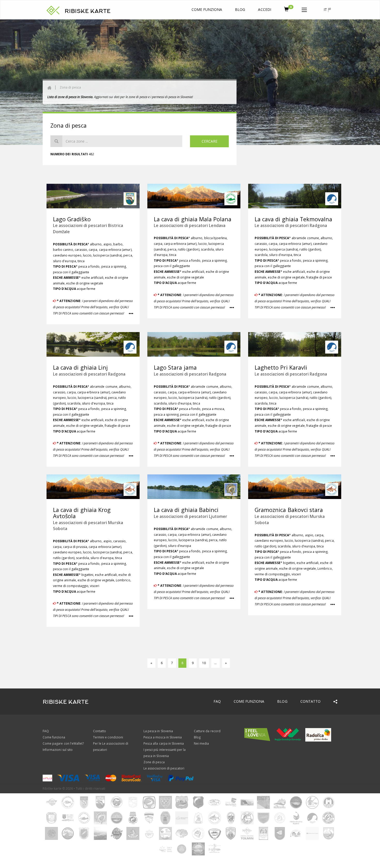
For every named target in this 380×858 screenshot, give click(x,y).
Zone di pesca (154, 762)
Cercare (209, 141)
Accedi (264, 9)
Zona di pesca (70, 87)
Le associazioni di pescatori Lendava (189, 225)
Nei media (201, 743)
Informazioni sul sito (58, 749)
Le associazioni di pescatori (163, 768)
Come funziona (207, 9)
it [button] (326, 9)
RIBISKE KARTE (88, 11)
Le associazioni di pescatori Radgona (291, 225)
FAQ (217, 701)
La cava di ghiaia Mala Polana (192, 219)
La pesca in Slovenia (158, 731)
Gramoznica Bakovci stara (289, 510)
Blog (240, 9)
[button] (304, 8)
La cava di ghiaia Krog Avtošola (82, 513)
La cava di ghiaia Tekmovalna (293, 219)
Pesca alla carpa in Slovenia (163, 743)
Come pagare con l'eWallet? (63, 743)
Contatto (310, 701)
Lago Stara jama (175, 367)
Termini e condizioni (108, 737)
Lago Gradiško (72, 219)
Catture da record (207, 731)
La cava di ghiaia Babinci (186, 510)
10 (204, 663)
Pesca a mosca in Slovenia (162, 737)
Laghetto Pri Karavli (281, 367)
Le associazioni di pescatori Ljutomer (190, 516)
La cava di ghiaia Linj (80, 367)
